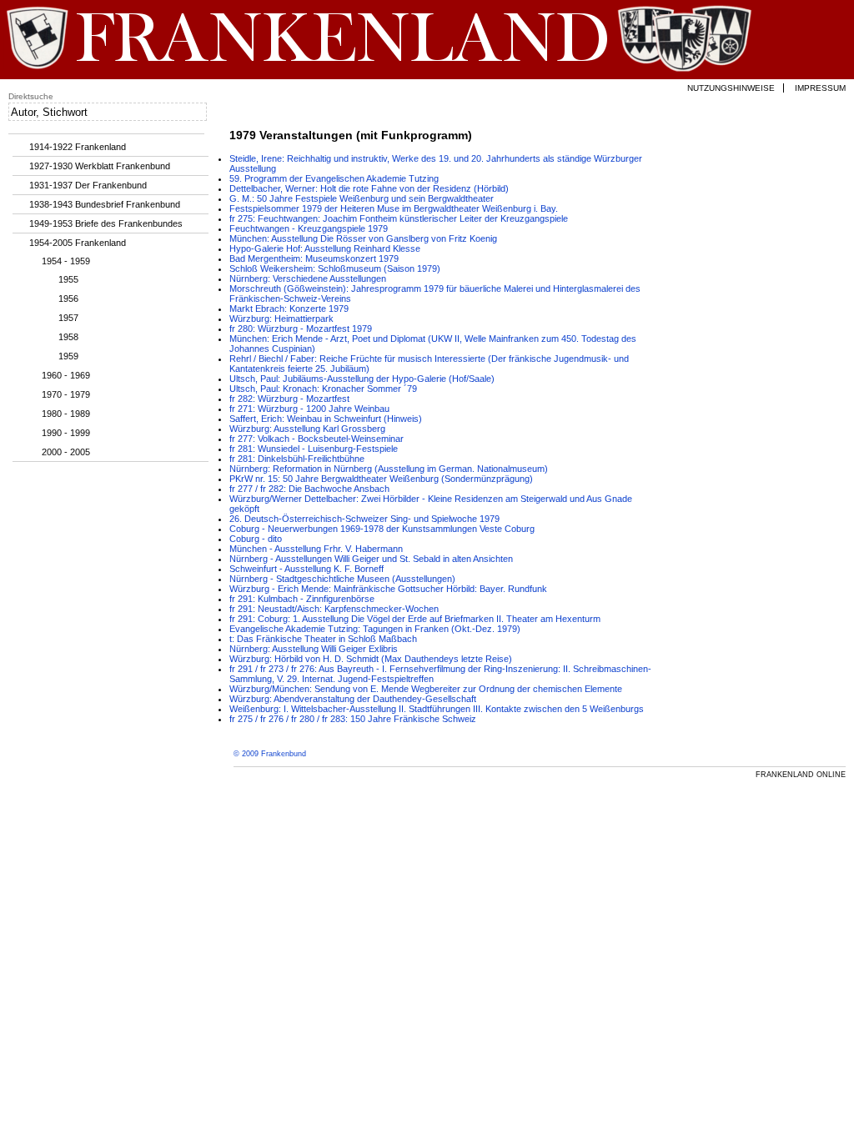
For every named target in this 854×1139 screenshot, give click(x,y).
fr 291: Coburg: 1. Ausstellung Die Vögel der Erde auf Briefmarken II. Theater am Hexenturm (414, 619)
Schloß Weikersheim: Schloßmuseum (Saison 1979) (334, 268)
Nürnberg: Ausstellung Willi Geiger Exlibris (313, 649)
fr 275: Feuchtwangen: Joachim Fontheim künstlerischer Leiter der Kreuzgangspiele (398, 218)
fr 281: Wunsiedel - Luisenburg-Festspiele (313, 449)
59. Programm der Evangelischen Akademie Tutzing (334, 178)
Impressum (820, 88)
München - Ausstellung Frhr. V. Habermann (316, 549)
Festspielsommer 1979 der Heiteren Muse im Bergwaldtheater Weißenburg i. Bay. (393, 208)
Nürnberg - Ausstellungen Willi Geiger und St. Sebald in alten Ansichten (371, 559)
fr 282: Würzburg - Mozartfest (289, 399)
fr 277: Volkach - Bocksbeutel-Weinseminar (316, 439)
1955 (68, 279)
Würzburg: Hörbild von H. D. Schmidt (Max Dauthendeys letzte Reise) (370, 659)
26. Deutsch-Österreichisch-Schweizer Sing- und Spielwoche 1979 (364, 519)
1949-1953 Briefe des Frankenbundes (106, 223)
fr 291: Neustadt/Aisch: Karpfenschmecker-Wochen (334, 609)
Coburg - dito (255, 539)
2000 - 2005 (66, 452)
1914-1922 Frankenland (77, 147)
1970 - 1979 (66, 394)
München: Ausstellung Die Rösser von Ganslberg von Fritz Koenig (363, 238)
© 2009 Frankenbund (270, 754)
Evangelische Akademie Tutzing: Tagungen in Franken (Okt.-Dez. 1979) (374, 629)
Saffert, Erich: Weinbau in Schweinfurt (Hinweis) (325, 419)
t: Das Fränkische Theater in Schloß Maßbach (323, 639)
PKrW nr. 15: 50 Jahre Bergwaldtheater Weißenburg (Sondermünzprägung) (381, 479)
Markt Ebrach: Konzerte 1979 (289, 309)
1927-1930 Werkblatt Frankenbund (99, 166)
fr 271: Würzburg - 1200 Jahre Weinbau (309, 409)
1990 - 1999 (66, 433)
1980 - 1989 (66, 414)
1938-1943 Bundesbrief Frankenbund (104, 204)
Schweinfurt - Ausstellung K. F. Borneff (306, 569)
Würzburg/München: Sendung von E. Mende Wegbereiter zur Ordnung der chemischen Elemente (425, 689)
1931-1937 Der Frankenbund (88, 185)
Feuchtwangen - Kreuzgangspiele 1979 (308, 228)
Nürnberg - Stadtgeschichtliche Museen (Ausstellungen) (342, 579)
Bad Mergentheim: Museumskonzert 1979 (314, 258)
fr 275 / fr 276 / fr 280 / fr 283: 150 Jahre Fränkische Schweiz (352, 719)
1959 (68, 356)
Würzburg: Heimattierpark (281, 319)
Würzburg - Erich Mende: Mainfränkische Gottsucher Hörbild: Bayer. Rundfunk (388, 589)
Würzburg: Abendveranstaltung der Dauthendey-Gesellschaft (352, 699)
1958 (68, 337)
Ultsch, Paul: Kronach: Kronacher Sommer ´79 (323, 389)
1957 (68, 318)
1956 (68, 299)
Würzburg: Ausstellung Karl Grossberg (307, 429)
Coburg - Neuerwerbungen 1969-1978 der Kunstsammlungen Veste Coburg (382, 529)
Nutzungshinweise (731, 88)
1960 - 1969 (66, 375)
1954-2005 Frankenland (77, 243)
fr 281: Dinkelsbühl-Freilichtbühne (296, 459)
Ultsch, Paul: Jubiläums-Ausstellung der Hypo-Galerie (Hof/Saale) (362, 379)
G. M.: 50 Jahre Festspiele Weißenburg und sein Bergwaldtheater (361, 198)
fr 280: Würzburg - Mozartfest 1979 (300, 329)
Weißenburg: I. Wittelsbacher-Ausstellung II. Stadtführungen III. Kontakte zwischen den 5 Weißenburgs (436, 709)
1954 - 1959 (66, 261)
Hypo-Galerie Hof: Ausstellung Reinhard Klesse (324, 248)
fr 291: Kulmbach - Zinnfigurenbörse (301, 599)
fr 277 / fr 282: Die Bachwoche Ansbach (309, 489)
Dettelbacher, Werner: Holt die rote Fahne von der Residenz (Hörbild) (369, 188)
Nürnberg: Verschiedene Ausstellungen (307, 278)
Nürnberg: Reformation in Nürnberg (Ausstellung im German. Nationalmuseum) (388, 469)
